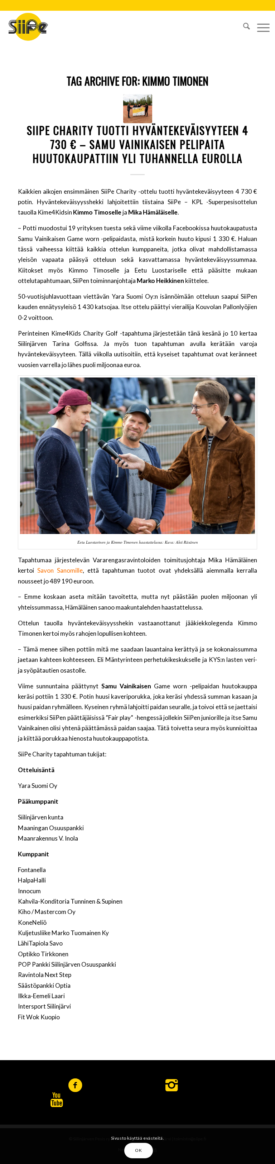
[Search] (243, 26)
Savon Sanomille (60, 570)
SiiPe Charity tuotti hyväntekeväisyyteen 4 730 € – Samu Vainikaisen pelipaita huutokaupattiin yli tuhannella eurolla (138, 144)
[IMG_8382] (137, 108)
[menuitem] (243, 26)
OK (138, 1150)
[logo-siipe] (27, 26)
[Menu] (260, 26)
